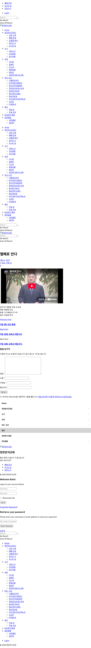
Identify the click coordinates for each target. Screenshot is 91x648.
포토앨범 (7, 118)
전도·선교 (8, 78)
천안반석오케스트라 (16, 88)
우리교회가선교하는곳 (17, 99)
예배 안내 (8, 3)
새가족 (11, 122)
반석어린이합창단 (15, 83)
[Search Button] (18, 225)
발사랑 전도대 (14, 91)
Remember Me (9, 498)
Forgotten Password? (9, 507)
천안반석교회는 (10, 33)
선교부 (11, 101)
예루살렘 (12, 69)
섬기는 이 (12, 43)
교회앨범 (12, 120)
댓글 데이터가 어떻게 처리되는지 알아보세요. (55, 396)
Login (6, 13)
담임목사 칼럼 (9, 115)
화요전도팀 (13, 96)
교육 (6, 59)
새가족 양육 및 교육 (16, 75)
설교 (6, 107)
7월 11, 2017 (5, 260)
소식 (6, 49)
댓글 (2, 373)
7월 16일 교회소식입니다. (11, 343)
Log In (2, 530)
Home (6, 30)
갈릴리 (11, 64)
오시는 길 (8, 5)
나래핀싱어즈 (14, 80)
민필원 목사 (13, 40)
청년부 (11, 72)
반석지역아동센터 (15, 85)
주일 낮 (11, 109)
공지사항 (12, 56)
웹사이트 (3, 387)
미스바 (11, 67)
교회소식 (7, 8)
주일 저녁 (12, 112)
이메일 (3, 382)
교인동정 (12, 53)
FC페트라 (12, 104)
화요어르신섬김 (15, 93)
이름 (2, 378)
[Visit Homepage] (6, 25)
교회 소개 (12, 35)
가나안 (11, 61)
